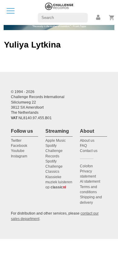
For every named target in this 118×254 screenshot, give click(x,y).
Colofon (86, 166)
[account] (98, 17)
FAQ (83, 145)
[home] (59, 12)
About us (87, 140)
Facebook (19, 145)
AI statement (90, 181)
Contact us (88, 151)
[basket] (112, 17)
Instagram (19, 156)
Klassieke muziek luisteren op (58, 182)
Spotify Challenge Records (54, 151)
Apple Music (55, 140)
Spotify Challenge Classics (54, 167)
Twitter (16, 140)
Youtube (18, 151)
